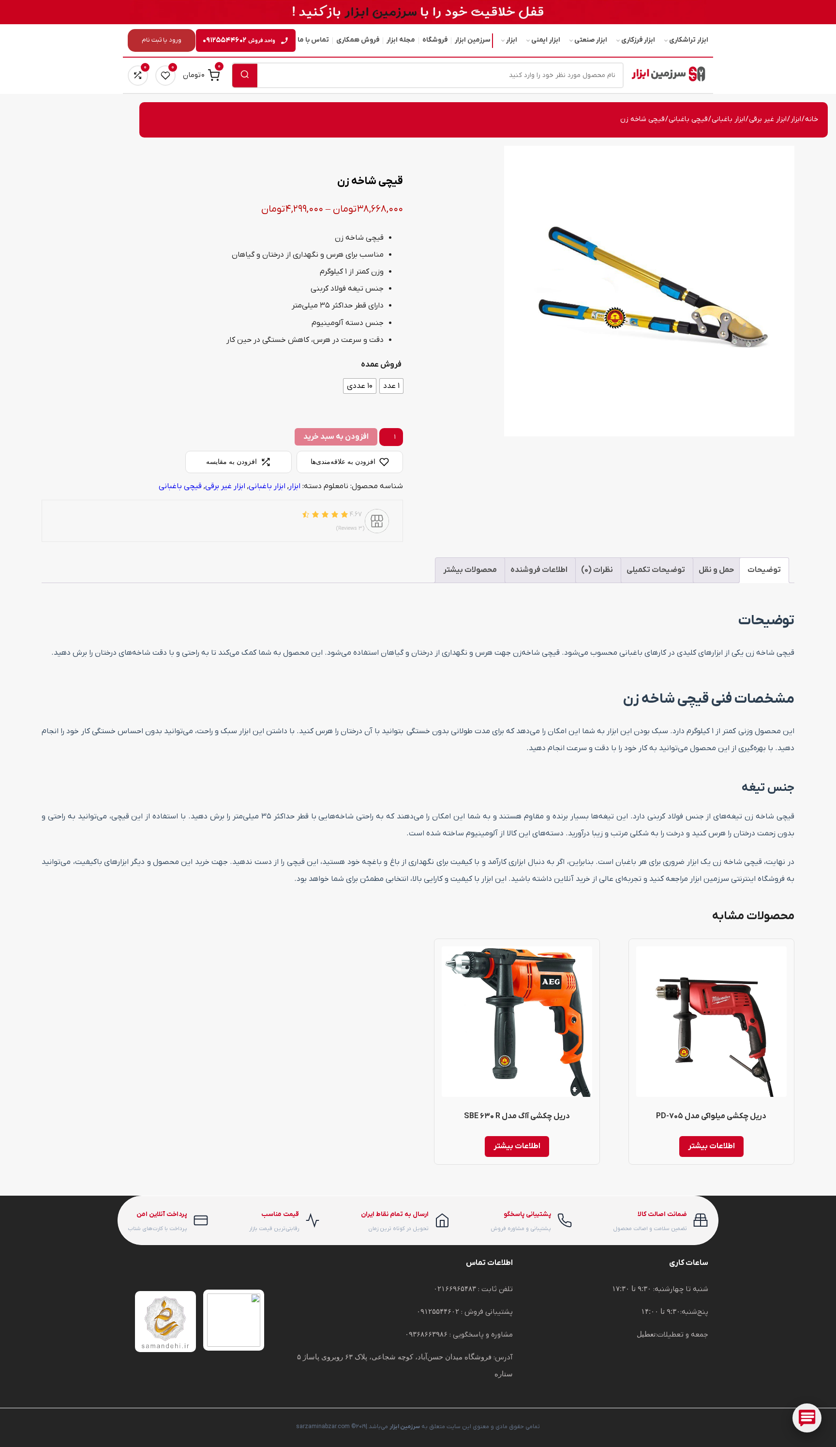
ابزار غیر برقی (768, 119)
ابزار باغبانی (728, 119)
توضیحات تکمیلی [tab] (656, 570)
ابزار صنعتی (590, 40)
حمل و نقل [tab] (716, 570)
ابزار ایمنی (545, 40)
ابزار (511, 40)
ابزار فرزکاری (638, 40)
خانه (811, 119)
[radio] (391, 386)
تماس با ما (313, 40)
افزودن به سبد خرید (336, 437)
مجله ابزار (401, 40)
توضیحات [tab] (764, 570)
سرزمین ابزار (473, 40)
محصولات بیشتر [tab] (470, 570)
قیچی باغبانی (688, 119)
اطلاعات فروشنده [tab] (538, 570)
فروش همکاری (357, 40)
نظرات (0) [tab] (597, 570)
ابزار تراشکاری (688, 40)
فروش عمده (381, 364)
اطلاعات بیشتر (711, 1146)
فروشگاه (435, 40)
